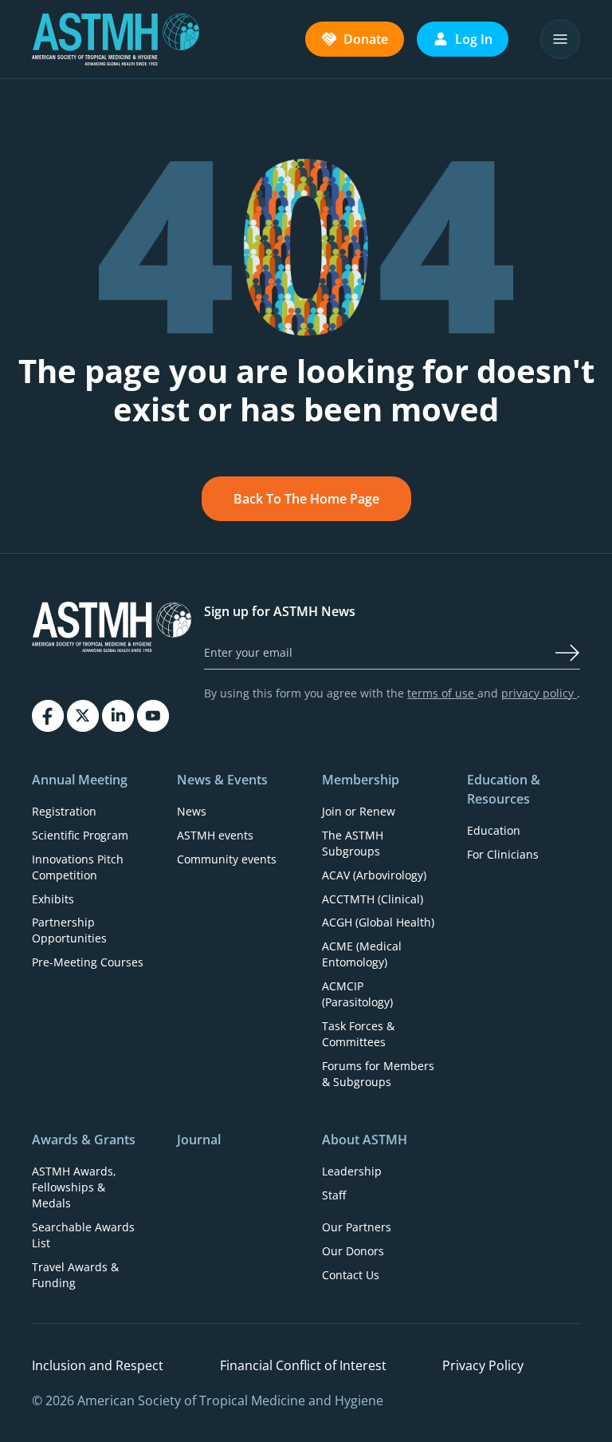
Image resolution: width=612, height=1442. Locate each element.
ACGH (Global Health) (378, 922)
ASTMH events (215, 835)
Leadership (352, 1171)
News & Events (222, 779)
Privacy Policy (483, 1365)
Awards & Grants (83, 1139)
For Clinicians (503, 854)
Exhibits (53, 899)
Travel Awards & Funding (75, 1274)
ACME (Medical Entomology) (362, 954)
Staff (334, 1195)
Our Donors (353, 1250)
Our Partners (356, 1227)
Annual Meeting (80, 779)
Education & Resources (503, 789)
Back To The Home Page (306, 499)
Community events (227, 859)
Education (493, 830)
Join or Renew (358, 811)
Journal (199, 1139)
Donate (365, 39)
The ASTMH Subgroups (352, 843)
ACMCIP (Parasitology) (357, 993)
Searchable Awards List (83, 1234)
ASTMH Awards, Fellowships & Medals (74, 1187)
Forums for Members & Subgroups (378, 1073)
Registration (64, 811)
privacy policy (539, 693)
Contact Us (350, 1274)
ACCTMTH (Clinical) (372, 899)
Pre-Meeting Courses (87, 962)
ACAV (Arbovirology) (374, 875)
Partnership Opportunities (69, 930)
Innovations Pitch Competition (78, 867)
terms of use (442, 693)
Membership (360, 779)
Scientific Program (80, 835)
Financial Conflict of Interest (303, 1365)
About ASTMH (364, 1139)
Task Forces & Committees (358, 1033)
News (191, 811)
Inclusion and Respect (97, 1365)
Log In (473, 39)
